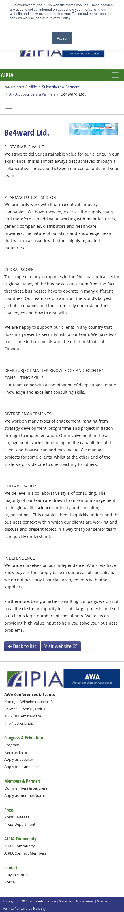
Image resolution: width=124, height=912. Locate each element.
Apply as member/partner (26, 795)
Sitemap (103, 901)
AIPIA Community (19, 846)
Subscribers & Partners (60, 86)
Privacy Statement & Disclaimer (71, 901)
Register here (15, 752)
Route (9, 882)
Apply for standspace (22, 766)
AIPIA (7, 75)
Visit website (58, 646)
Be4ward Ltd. (73, 94)
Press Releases (16, 817)
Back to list (24, 646)
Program (11, 744)
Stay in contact (17, 874)
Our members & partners (25, 788)
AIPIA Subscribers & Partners (32, 94)
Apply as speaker (18, 759)
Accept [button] (62, 37)
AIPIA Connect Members (25, 853)
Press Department (19, 824)
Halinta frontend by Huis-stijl (24, 908)
